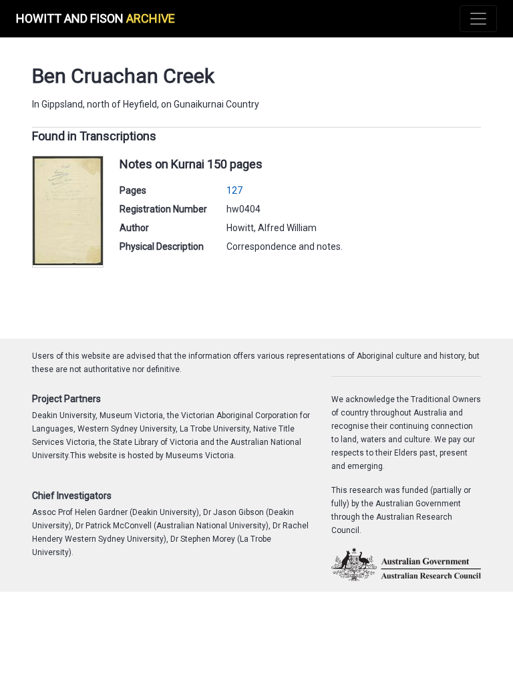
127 (234, 190)
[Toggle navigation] (478, 18)
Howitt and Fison (95, 18)
